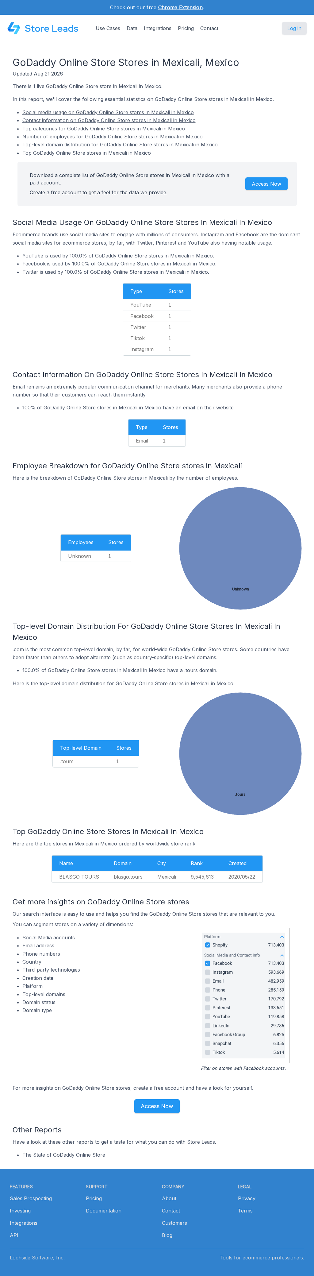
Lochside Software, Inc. (37, 1258)
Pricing (186, 28)
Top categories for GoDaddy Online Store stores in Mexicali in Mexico (103, 129)
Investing (20, 1211)
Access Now (266, 184)
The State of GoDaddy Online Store (63, 1155)
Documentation (103, 1211)
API (14, 1235)
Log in (294, 28)
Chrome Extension (180, 7)
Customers (174, 1223)
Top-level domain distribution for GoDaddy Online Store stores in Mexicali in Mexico (120, 144)
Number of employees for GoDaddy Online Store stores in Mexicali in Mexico (112, 136)
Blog (167, 1235)
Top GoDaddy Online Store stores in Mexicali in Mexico (86, 153)
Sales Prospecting (31, 1198)
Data (132, 28)
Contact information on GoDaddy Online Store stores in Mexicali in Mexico (109, 120)
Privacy (246, 1198)
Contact (209, 28)
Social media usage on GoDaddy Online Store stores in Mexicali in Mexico (108, 112)
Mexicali (166, 877)
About (169, 1198)
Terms (245, 1211)
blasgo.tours (128, 877)
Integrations (157, 28)
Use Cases (108, 28)
